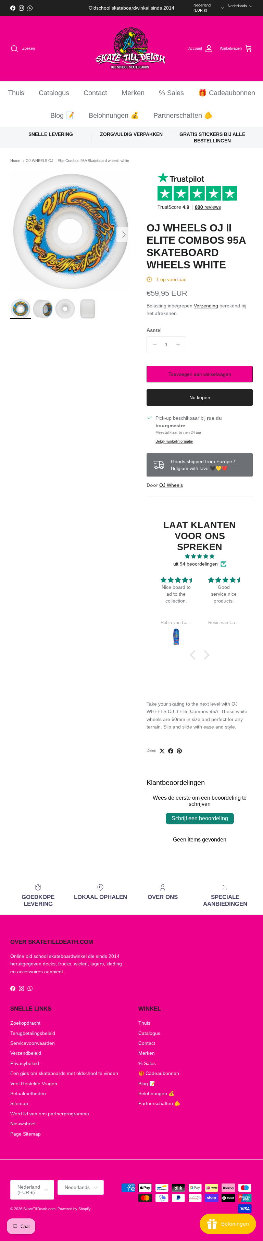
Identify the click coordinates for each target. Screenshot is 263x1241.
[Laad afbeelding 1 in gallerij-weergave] (71, 231)
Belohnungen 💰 (114, 115)
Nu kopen (199, 397)
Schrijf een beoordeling (200, 818)
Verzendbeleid (25, 1053)
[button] (194, 655)
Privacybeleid (24, 1063)
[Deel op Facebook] (170, 751)
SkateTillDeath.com (39, 1209)
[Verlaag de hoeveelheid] (153, 344)
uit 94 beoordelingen (195, 564)
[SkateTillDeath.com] (132, 49)
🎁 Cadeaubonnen (226, 93)
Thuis (16, 93)
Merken (133, 93)
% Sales (171, 93)
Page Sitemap (25, 1134)
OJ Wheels (171, 485)
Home (15, 161)
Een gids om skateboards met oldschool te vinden (64, 1073)
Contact (95, 93)
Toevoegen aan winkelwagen (199, 374)
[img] (200, 556)
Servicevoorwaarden (32, 1043)
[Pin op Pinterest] (179, 751)
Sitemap (19, 1103)
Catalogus (54, 93)
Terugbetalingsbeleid (32, 1033)
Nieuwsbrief (23, 1123)
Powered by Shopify (74, 1209)
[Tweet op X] (162, 751)
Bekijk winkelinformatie (174, 441)
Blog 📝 (62, 115)
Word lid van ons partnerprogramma (49, 1113)
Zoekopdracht (25, 1023)
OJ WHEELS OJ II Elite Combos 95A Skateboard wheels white (77, 161)
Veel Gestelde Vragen (33, 1083)
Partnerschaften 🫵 (183, 115)
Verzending (206, 305)
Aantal (154, 330)
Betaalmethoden (28, 1093)
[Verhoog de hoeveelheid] (180, 344)
